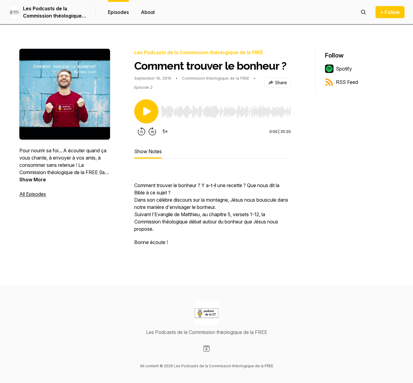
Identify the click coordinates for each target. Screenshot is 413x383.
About (148, 12)
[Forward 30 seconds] (152, 131)
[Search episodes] (363, 12)
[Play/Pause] (146, 111)
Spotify (344, 69)
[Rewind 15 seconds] (141, 131)
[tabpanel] (212, 210)
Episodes (118, 12)
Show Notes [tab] (148, 151)
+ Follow (390, 12)
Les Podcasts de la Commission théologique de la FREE (52, 12)
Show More (32, 180)
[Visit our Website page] (206, 348)
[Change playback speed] (165, 131)
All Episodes (32, 194)
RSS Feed (347, 82)
